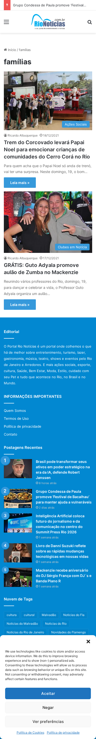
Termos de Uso (16, 418)
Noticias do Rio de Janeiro (25, 632)
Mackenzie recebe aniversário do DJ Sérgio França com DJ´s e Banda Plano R (63, 575)
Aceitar (48, 693)
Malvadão (49, 615)
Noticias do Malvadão (22, 623)
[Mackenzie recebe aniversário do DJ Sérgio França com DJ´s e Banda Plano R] (18, 577)
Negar (48, 707)
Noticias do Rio (56, 623)
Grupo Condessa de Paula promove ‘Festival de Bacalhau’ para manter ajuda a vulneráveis (64, 496)
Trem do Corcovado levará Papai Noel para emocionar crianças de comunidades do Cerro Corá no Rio (47, 149)
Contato (10, 434)
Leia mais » (19, 182)
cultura (12, 615)
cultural (29, 615)
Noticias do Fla (73, 615)
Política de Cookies (30, 732)
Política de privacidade (63, 732)
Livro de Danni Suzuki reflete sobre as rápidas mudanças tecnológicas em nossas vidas (62, 551)
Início (11, 50)
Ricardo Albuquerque (23, 135)
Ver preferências (48, 721)
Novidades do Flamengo (68, 632)
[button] (88, 641)
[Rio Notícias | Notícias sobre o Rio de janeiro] (48, 21)
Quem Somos (15, 411)
